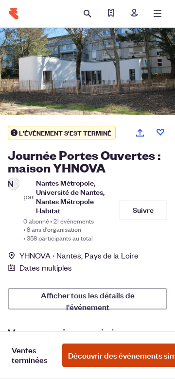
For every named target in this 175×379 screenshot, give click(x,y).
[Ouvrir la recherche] (87, 13)
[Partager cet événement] (140, 132)
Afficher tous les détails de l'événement (88, 300)
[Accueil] (13, 13)
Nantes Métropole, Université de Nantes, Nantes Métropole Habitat (70, 196)
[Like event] (160, 132)
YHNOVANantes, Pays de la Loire (79, 255)
